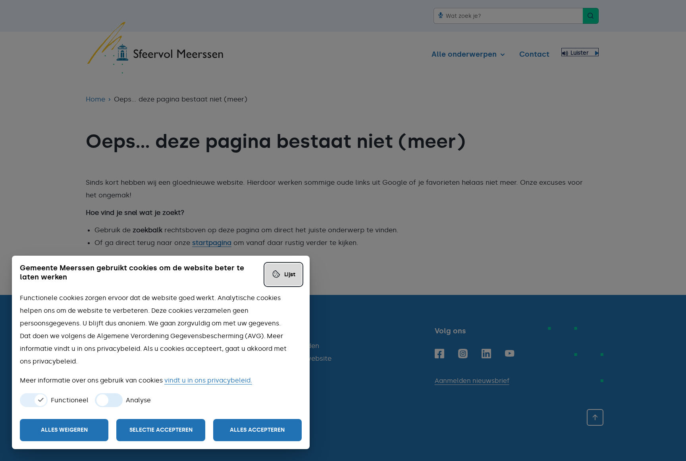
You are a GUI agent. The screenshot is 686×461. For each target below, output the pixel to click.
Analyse (138, 400)
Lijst (289, 274)
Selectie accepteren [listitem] (161, 430)
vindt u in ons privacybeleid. (208, 380)
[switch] (34, 400)
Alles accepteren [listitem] (257, 430)
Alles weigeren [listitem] (64, 430)
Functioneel (70, 400)
